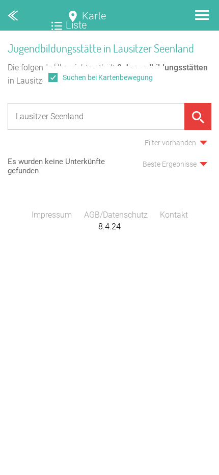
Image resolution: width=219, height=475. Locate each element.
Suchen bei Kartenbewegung (108, 77)
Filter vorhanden (170, 143)
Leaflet (206, 470)
